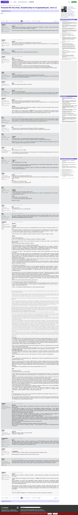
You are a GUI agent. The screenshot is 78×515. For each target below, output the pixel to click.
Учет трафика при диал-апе (66, 174)
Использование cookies (24, 510)
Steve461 (14, 211)
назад (6, 21)
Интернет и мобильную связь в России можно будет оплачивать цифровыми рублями (69, 121)
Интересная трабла (65, 173)
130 (35, 21)
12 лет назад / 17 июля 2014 (17, 147)
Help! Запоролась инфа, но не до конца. (68, 162)
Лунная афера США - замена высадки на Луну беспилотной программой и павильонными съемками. (69, 31)
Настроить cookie (31, 510)
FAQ (38, 509)
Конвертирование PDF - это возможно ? (68, 160)
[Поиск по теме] (56, 21)
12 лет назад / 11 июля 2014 (17, 24)
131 (37, 21)
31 (15, 21)
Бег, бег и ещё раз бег (65, 59)
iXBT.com (22, 512)
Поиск (36, 509)
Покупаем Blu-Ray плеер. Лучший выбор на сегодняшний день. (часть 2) (29, 7)
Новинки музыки (64, 21)
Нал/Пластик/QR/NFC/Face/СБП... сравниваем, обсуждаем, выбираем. (68, 44)
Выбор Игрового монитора (66, 34)
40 (29, 21)
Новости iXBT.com (64, 96)
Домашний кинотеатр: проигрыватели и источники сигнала (10, 5)
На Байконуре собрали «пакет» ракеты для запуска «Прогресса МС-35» (69, 104)
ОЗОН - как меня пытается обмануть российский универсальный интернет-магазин (68, 56)
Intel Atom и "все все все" (66, 41)
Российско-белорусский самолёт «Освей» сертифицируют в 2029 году (69, 111)
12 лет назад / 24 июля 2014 (17, 403)
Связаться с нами (23, 509)
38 (26, 21)
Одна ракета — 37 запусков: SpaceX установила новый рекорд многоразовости (69, 114)
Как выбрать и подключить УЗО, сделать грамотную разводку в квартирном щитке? (69, 48)
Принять (49, 513)
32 (16, 21)
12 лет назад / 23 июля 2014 (17, 221)
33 (18, 21)
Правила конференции (30, 509)
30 (13, 21)
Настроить (55, 513)
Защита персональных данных (40, 510)
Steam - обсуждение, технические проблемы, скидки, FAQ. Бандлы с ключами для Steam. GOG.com (69, 26)
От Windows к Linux (65, 50)
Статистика (41, 509)
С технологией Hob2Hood (69, 11)
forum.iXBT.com (42, 512)
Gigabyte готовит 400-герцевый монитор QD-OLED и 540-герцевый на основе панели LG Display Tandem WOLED (69, 101)
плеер (3, 13)
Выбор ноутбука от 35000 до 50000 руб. (68, 35)
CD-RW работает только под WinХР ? (67, 175)
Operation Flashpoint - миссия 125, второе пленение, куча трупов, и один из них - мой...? (69, 167)
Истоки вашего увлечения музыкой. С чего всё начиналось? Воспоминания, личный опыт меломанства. (69, 23)
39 (28, 21)
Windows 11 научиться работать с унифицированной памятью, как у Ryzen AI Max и (69, 98)
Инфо (57, 24)
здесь (10, 11)
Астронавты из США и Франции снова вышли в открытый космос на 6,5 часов (69, 109)
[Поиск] (69, 2)
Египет (63, 42)
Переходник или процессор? (66, 171)
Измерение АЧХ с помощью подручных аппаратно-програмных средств (68, 46)
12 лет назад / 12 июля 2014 (17, 117)
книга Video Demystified (66, 169)
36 (23, 21)
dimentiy (14, 401)
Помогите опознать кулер (66, 170)
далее (39, 21)
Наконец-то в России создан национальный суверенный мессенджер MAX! (69, 28)
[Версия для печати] (55, 21)
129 (33, 21)
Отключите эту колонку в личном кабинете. (68, 178)
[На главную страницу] (5, 2)
